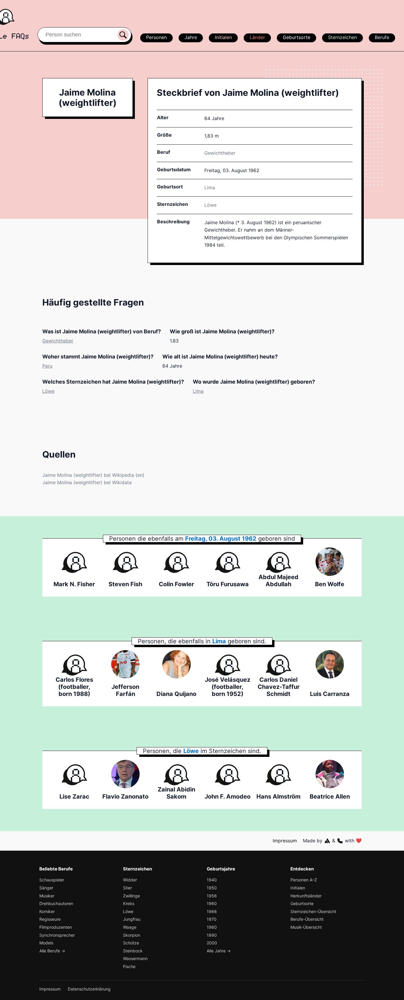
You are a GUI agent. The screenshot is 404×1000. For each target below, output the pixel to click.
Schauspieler (51, 879)
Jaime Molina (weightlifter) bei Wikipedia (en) (93, 475)
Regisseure (50, 919)
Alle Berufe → (52, 950)
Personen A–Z (303, 879)
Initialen (223, 37)
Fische (129, 966)
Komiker (47, 911)
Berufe (382, 37)
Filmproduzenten (55, 927)
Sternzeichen (342, 37)
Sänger (46, 887)
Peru (47, 366)
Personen (156, 37)
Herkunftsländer (305, 895)
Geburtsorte (296, 37)
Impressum (285, 841)
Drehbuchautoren (56, 903)
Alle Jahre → (219, 950)
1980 (212, 927)
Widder (130, 879)
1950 (212, 887)
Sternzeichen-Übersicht (313, 911)
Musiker (46, 895)
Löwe (210, 205)
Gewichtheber (219, 153)
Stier (127, 887)
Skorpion (131, 935)
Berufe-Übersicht (307, 919)
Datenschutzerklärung (89, 988)
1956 (212, 895)
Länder (257, 37)
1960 (212, 903)
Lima (198, 391)
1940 (212, 879)
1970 (211, 919)
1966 (212, 911)
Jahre (191, 37)
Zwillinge (131, 895)
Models (46, 942)
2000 (212, 942)
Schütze (131, 942)
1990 (212, 935)
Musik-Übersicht (306, 927)
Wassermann (135, 958)
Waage (129, 927)
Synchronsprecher (57, 935)
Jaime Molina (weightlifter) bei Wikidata (87, 482)
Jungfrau (131, 919)
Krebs (128, 903)
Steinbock (133, 950)
